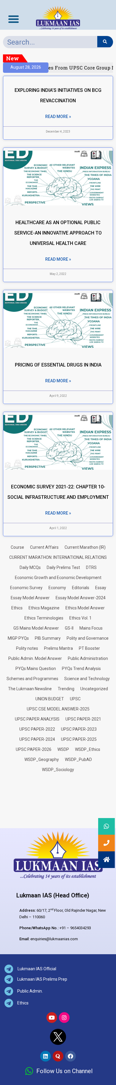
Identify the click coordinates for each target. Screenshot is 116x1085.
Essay (100, 588)
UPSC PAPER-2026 (33, 749)
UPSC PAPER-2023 (79, 729)
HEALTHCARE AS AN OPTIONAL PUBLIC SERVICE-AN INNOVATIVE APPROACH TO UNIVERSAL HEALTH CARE (58, 233)
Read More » (58, 116)
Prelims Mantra (58, 648)
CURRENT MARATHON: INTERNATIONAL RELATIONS (58, 557)
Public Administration (88, 658)
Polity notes (27, 648)
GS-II (69, 628)
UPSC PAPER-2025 (79, 739)
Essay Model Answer (30, 598)
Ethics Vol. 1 (80, 618)
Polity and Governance (88, 638)
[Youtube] (51, 1017)
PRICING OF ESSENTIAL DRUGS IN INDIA (58, 365)
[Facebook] (70, 1056)
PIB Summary (48, 638)
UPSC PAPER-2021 (83, 719)
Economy (57, 588)
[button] (106, 859)
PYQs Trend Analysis (81, 668)
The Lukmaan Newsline (30, 689)
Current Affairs (44, 547)
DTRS (91, 567)
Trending (66, 689)
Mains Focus (91, 628)
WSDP (63, 749)
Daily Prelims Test (63, 567)
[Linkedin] (45, 1056)
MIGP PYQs (18, 638)
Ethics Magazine (44, 608)
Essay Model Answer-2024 (81, 598)
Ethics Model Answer (85, 608)
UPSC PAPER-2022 (37, 729)
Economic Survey (26, 588)
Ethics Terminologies (43, 618)
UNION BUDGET (49, 699)
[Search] (105, 41)
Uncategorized (94, 689)
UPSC (75, 699)
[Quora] (58, 1056)
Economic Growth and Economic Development (58, 577)
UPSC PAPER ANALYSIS (37, 719)
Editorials (80, 588)
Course (17, 547)
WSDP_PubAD (78, 759)
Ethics (17, 608)
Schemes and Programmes (32, 679)
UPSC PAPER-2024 (37, 739)
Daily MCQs (30, 567)
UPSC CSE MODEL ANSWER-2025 (58, 709)
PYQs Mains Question (35, 668)
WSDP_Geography (41, 759)
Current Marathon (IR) (85, 547)
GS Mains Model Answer (36, 628)
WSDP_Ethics (87, 749)
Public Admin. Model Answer (35, 658)
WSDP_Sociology (58, 770)
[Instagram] (64, 1017)
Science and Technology (87, 679)
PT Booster (89, 648)
